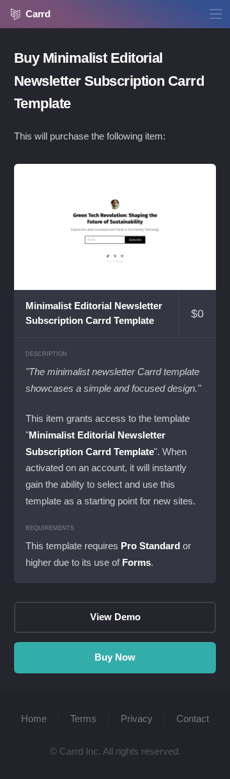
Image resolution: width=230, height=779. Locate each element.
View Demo (115, 227)
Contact (192, 719)
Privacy (137, 719)
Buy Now (115, 657)
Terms (83, 719)
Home (34, 719)
